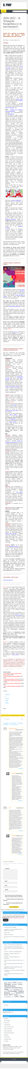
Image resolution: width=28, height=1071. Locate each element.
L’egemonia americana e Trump (11, 679)
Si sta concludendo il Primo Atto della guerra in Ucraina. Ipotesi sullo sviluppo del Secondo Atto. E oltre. (14, 948)
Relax (16, 995)
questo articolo (15, 654)
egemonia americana (10, 219)
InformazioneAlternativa (13, 988)
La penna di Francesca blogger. (10, 927)
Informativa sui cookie (15, 1053)
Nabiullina (13, 418)
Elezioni (19, 982)
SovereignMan (7, 996)
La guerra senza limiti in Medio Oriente (12, 683)
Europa (7, 984)
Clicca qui (6, 1005)
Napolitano (16, 989)
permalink (22, 715)
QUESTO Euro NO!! (8, 1032)
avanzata (21, 100)
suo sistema (19, 492)
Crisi (14, 982)
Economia (6, 1020)
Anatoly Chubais (12, 421)
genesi (23, 289)
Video (22, 996)
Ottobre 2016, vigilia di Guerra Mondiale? (13, 680)
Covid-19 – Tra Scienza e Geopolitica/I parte (13, 951)
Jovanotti (11, 989)
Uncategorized (12, 715)
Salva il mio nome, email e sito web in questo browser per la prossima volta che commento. (14, 896)
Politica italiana (7, 1030)
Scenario (6, 1037)
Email (6, 885)
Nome (6, 881)
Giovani (14, 984)
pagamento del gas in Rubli (11, 410)
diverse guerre (19, 99)
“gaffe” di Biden (13, 414)
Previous (6, 719)
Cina (9, 983)
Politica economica (8, 1026)
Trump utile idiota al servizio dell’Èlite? (12, 676)
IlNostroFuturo (9, 986)
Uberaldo (17, 29)
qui (14, 331)
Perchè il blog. (7, 932)
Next (23, 719)
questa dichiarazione (16, 200)
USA (16, 996)
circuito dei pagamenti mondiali (12, 386)
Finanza (5, 1022)
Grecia (20, 984)
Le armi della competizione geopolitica (12, 686)
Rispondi (21, 768)
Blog (5, 982)
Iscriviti (5, 920)
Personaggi (12, 991)
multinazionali (10, 113)
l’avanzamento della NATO (14, 306)
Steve (13, 996)
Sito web (6, 889)
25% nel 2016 (18, 615)
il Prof (7, 5)
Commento (7, 868)
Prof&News (13, 993)
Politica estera (7, 1028)
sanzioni (14, 404)
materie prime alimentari (11, 533)
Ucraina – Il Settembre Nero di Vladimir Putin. (13, 944)
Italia (6, 989)
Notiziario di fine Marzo (8, 934)
